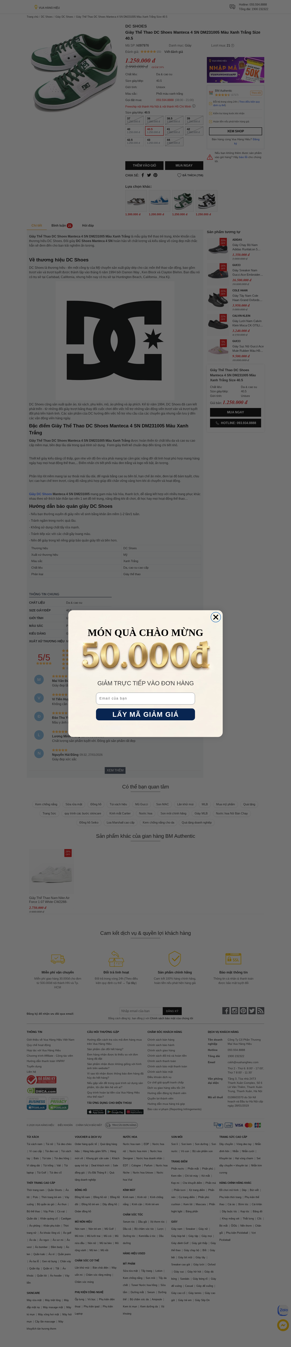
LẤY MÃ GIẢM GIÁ (145, 714)
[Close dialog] (216, 617)
